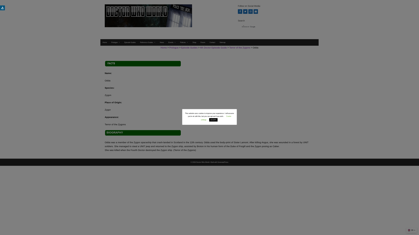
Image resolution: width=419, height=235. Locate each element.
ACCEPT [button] (213, 120)
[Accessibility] (2, 7)
